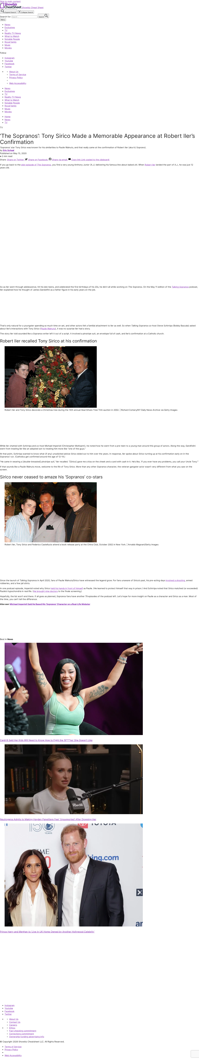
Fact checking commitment (22, 1030)
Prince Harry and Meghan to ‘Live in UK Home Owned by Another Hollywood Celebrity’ (47, 931)
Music (7, 45)
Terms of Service (17, 74)
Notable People (12, 39)
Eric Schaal (8, 150)
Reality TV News (13, 33)
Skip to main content (10, 1)
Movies (8, 48)
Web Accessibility (17, 83)
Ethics (12, 1028)
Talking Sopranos (180, 287)
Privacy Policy (16, 77)
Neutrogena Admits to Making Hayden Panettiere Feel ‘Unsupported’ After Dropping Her (48, 819)
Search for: (6, 16)
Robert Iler (150, 164)
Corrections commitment (21, 1033)
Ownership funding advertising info (26, 1036)
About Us (13, 71)
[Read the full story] (74, 734)
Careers (13, 1025)
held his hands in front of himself (67, 588)
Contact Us (14, 1022)
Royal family (10, 42)
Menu (3, 20)
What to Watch (12, 36)
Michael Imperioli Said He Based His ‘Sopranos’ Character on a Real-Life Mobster (50, 604)
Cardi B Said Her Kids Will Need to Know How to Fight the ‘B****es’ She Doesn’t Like (46, 740)
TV (6, 30)
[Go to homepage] (10, 1000)
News (7, 24)
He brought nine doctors (45, 591)
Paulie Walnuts (48, 328)
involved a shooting (175, 580)
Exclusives (10, 27)
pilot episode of (36, 164)
